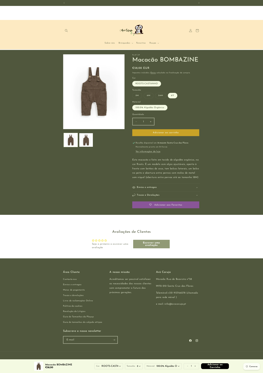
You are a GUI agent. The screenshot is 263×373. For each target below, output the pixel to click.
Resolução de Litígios (74, 311)
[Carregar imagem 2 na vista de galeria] (86, 140)
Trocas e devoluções (73, 295)
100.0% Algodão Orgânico (149, 107)
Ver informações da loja (148, 151)
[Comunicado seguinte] (199, 3)
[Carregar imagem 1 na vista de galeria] (71, 140)
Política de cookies (72, 306)
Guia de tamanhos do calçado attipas (82, 322)
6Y (172, 95)
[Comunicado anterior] (64, 3)
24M (162, 96)
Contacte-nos (70, 279)
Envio (153, 73)
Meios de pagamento (74, 290)
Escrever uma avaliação (151, 244)
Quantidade (138, 114)
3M (138, 96)
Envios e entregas (72, 284)
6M (150, 96)
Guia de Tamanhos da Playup (78, 317)
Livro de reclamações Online (78, 301)
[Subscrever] (114, 340)
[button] (66, 30)
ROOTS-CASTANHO (146, 84)
